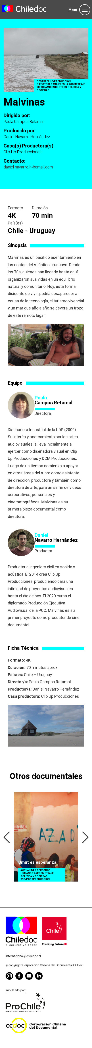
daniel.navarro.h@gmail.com (28, 167)
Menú (73, 10)
